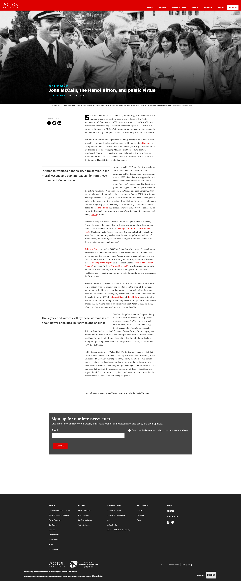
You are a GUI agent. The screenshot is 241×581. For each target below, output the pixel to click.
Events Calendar (84, 510)
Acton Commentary (58, 86)
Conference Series (85, 520)
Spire (109, 520)
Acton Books (112, 525)
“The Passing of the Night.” (99, 262)
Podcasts (140, 515)
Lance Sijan (117, 296)
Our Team (52, 525)
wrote (94, 214)
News (51, 544)
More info (97, 576)
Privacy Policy (187, 565)
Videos (139, 510)
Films (139, 520)
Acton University (84, 525)
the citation (103, 207)
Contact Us (172, 516)
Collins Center (54, 535)
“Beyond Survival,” (119, 265)
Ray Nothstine (59, 95)
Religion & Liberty (114, 510)
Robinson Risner (92, 249)
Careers (52, 530)
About (150, 7)
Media (195, 7)
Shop (221, 7)
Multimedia (143, 505)
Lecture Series (83, 515)
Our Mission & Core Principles (60, 510)
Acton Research (55, 520)
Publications (179, 7)
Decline (211, 575)
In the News (53, 549)
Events (162, 7)
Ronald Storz (133, 296)
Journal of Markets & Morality (118, 530)
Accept (200, 575)
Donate (232, 7)
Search (208, 7)
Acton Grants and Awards (59, 515)
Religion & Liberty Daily (116, 515)
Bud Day (146, 142)
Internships (53, 539)
